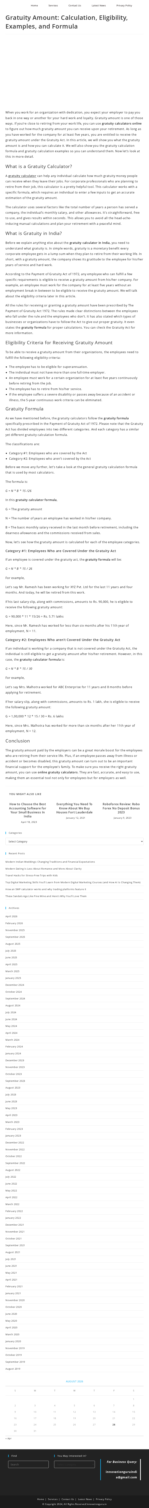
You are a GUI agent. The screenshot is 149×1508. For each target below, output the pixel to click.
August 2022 (12, 1170)
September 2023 (15, 1080)
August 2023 (12, 1087)
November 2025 (15, 930)
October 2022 (13, 1156)
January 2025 (13, 978)
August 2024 (12, 1005)
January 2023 (13, 1135)
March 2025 (12, 971)
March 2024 (12, 1039)
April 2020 (11, 1327)
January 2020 (13, 1341)
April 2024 (11, 1032)
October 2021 (13, 1238)
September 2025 (15, 936)
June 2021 (11, 1265)
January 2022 (13, 1217)
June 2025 (11, 957)
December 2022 (14, 1142)
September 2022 (15, 1163)
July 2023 (10, 1094)
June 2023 (11, 1101)
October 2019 (13, 1355)
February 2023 (14, 1128)
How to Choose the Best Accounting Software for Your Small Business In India (27, 810)
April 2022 (11, 1197)
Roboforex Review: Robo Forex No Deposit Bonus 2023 (121, 808)
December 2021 (14, 1224)
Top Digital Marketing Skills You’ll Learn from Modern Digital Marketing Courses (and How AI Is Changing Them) (73, 882)
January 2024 (13, 1053)
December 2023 (14, 1060)
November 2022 (15, 1149)
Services (53, 1499)
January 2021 (13, 1293)
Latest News (85, 1499)
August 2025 (12, 943)
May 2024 (11, 1026)
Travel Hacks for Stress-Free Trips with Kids (31, 875)
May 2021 (11, 1272)
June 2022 (11, 1183)
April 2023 (11, 1115)
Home (40, 1499)
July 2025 (10, 950)
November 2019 (15, 1348)
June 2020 (11, 1313)
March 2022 (12, 1204)
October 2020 (13, 1307)
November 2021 (15, 1231)
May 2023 (11, 1108)
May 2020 (11, 1320)
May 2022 (11, 1190)
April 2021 (11, 1279)
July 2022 (10, 1176)
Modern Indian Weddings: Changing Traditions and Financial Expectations (50, 861)
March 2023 (12, 1122)
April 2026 (11, 916)
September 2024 (15, 998)
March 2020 (12, 1334)
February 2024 (14, 1046)
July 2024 (10, 1012)
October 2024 (13, 991)
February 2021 (14, 1286)
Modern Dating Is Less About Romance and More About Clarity (43, 868)
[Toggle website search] (142, 6)
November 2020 (15, 1300)
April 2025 (11, 964)
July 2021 (10, 1259)
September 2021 (15, 1245)
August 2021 (12, 1252)
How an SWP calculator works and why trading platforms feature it (45, 889)
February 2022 (14, 1211)
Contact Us (68, 1499)
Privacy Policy (104, 1499)
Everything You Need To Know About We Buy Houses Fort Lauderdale (74, 808)
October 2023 (13, 1074)
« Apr (8, 1438)
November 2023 (15, 1067)
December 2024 (14, 984)
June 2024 (11, 1019)
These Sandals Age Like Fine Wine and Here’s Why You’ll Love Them (46, 896)
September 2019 (15, 1361)
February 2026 (14, 923)
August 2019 (12, 1368)
